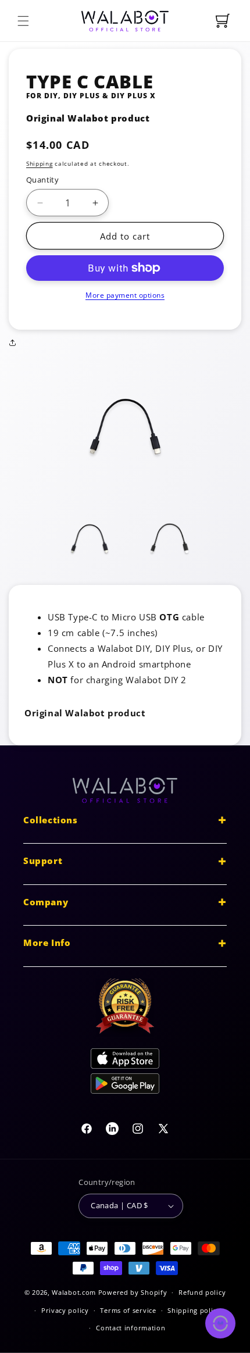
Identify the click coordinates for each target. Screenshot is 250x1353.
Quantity (42, 179)
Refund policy (202, 1292)
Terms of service (128, 1310)
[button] (23, 21)
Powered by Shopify (132, 1292)
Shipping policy (193, 1310)
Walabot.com (74, 1292)
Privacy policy (65, 1310)
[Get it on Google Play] (125, 1085)
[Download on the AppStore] (125, 1060)
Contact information (130, 1327)
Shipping (39, 163)
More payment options (125, 295)
